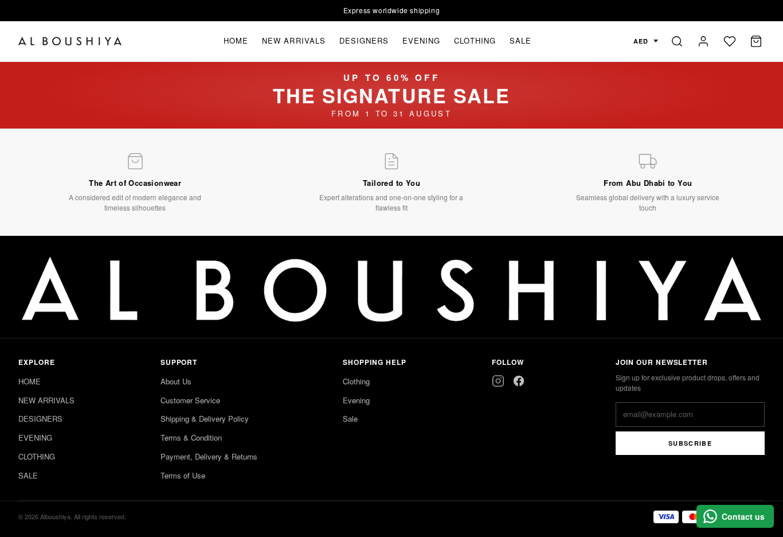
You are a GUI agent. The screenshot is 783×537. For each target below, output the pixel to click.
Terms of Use (182, 475)
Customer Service (190, 400)
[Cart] (756, 41)
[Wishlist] (729, 41)
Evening (356, 400)
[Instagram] (498, 381)
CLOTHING (474, 40)
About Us (175, 381)
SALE (520, 40)
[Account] (703, 41)
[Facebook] (518, 381)
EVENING (421, 40)
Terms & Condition (191, 437)
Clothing (356, 381)
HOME (236, 40)
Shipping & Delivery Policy (204, 418)
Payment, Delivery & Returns (208, 456)
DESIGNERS (364, 40)
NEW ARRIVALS (293, 40)
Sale (350, 418)
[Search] (677, 41)
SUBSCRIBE (690, 443)
